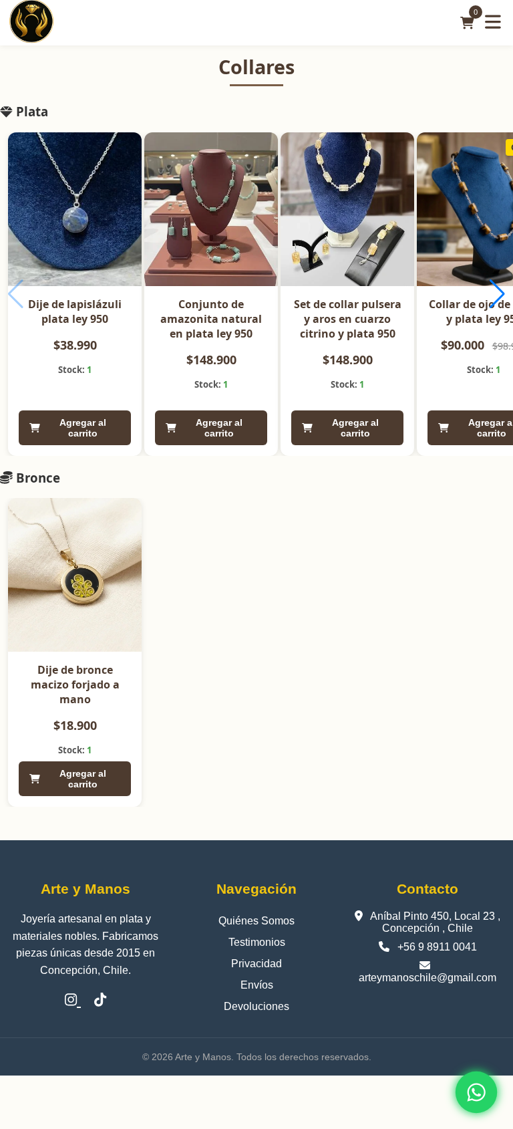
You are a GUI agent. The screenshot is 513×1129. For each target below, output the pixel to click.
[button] (497, 294)
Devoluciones (256, 1006)
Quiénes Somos (256, 920)
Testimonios (256, 942)
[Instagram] (73, 1000)
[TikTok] (100, 1000)
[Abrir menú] (493, 22)
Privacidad (256, 963)
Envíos (256, 985)
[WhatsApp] (476, 1092)
